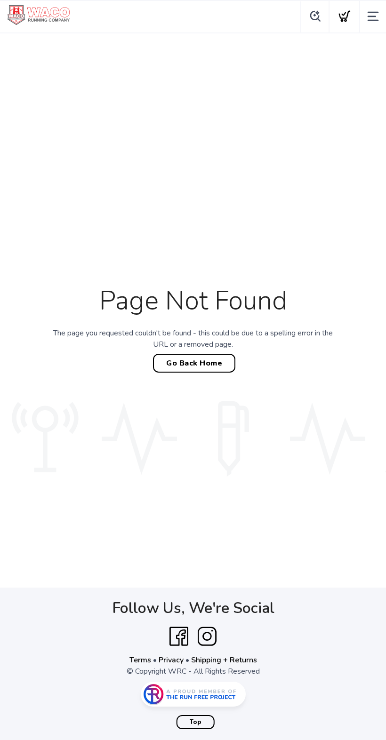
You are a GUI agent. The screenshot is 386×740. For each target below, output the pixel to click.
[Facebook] (179, 636)
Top (195, 722)
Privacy (171, 660)
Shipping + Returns (224, 660)
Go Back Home (194, 363)
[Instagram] (207, 636)
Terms (140, 660)
